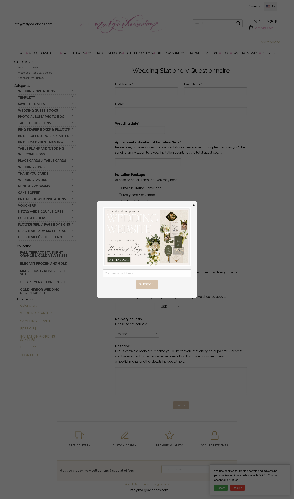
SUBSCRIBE (147, 284)
